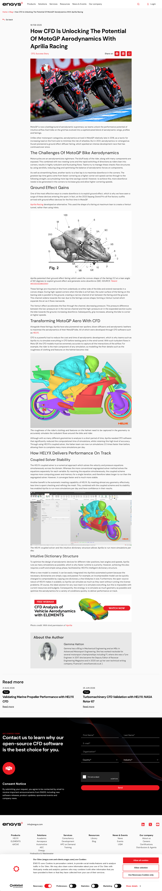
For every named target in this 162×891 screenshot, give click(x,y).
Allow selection (141, 868)
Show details (132, 886)
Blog (11, 12)
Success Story (42, 53)
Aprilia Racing (36, 204)
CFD (33, 53)
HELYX (36, 332)
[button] (117, 53)
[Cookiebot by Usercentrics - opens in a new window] (16, 886)
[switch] (70, 885)
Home (5, 12)
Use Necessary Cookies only (141, 875)
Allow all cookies (140, 860)
